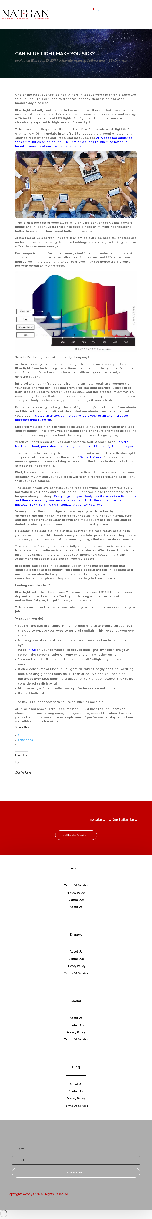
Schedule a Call (74, 835)
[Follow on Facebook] (104, 10)
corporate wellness (72, 60)
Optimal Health (97, 60)
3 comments (120, 60)
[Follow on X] (112, 10)
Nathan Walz (28, 60)
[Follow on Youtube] (119, 10)
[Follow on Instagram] (134, 10)
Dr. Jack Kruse (91, 457)
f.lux (32, 650)
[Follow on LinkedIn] (127, 10)
